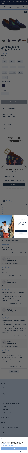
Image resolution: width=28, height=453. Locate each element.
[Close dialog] (27, 216)
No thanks (21, 233)
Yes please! (21, 230)
